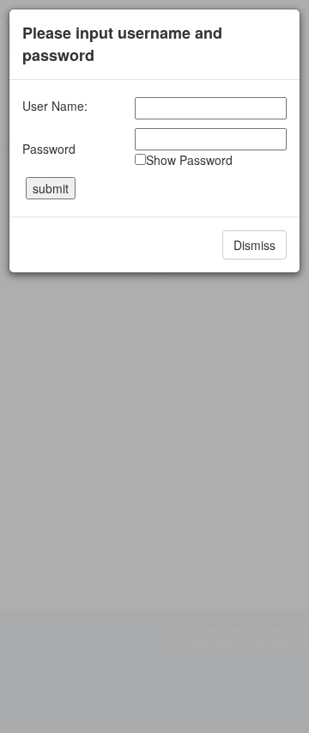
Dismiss (254, 244)
